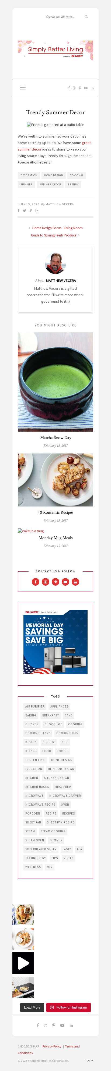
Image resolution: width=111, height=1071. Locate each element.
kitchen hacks (37, 787)
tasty (67, 849)
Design (31, 742)
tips (54, 858)
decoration (28, 175)
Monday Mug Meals (56, 538)
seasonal (77, 175)
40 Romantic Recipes (56, 512)
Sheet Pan (33, 822)
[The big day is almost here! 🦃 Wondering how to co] (23, 914)
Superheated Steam (41, 849)
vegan (69, 858)
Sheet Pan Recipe (60, 822)
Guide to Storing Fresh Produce (54, 235)
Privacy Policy (52, 1046)
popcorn (32, 813)
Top (88, 1060)
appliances (59, 706)
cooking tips (67, 733)
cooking (75, 724)
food (46, 751)
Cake (68, 715)
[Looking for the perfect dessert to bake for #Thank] (23, 939)
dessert (49, 742)
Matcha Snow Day (55, 438)
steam (30, 831)
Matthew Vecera (60, 204)
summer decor (50, 184)
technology (35, 858)
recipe (51, 813)
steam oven (34, 840)
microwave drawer (65, 796)
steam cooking (53, 831)
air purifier (35, 706)
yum (50, 867)
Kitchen (31, 778)
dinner (31, 751)
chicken (32, 724)
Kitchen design (56, 778)
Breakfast (50, 715)
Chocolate (53, 724)
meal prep (63, 787)
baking (31, 715)
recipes (68, 813)
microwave (34, 796)
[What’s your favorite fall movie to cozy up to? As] (23, 963)
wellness (33, 867)
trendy (73, 184)
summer (26, 184)
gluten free (35, 760)
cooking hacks (38, 733)
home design (53, 175)
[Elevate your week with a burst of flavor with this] (23, 987)
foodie (63, 751)
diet (64, 742)
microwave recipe (40, 804)
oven (65, 804)
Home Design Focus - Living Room (57, 228)
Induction (33, 769)
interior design (61, 769)
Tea (79, 849)
